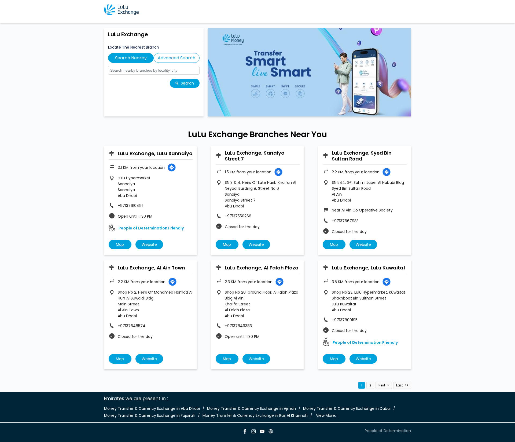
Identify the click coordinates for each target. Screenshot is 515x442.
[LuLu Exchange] (121, 9)
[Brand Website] (270, 432)
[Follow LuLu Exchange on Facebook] (244, 432)
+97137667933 (345, 221)
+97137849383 (238, 325)
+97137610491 (130, 205)
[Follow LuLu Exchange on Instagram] (253, 432)
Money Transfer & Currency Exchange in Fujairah (149, 415)
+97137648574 (131, 325)
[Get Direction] (171, 167)
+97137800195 (345, 320)
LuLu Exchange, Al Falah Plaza (262, 267)
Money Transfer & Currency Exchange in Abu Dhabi (152, 408)
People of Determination (388, 430)
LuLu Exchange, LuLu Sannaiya (155, 153)
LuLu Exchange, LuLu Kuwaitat (369, 267)
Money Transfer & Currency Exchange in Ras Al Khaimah (255, 415)
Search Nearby (131, 58)
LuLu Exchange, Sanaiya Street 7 (255, 155)
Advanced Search (176, 58)
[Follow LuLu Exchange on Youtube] (262, 432)
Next (381, 385)
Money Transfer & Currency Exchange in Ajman (251, 408)
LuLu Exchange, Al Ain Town (151, 267)
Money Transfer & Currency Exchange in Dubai (347, 408)
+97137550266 (238, 216)
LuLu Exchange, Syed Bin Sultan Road (362, 155)
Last (399, 385)
